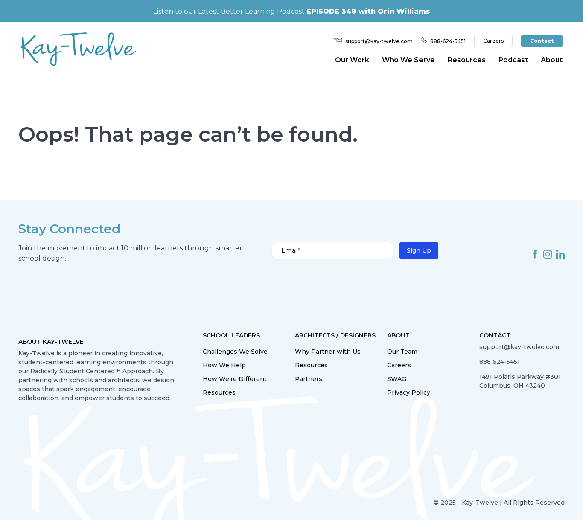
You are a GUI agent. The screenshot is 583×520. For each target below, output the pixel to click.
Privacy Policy (408, 392)
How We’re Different (235, 379)
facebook (535, 254)
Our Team (402, 351)
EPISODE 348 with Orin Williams (368, 11)
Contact (542, 41)
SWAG (396, 379)
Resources (219, 392)
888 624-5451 (499, 362)
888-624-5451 (448, 41)
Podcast (513, 60)
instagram (547, 254)
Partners (308, 379)
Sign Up (419, 250)
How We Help (224, 365)
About (552, 60)
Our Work (352, 60)
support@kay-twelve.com (379, 41)
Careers (493, 41)
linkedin (560, 254)
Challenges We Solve (235, 351)
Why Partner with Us (328, 351)
